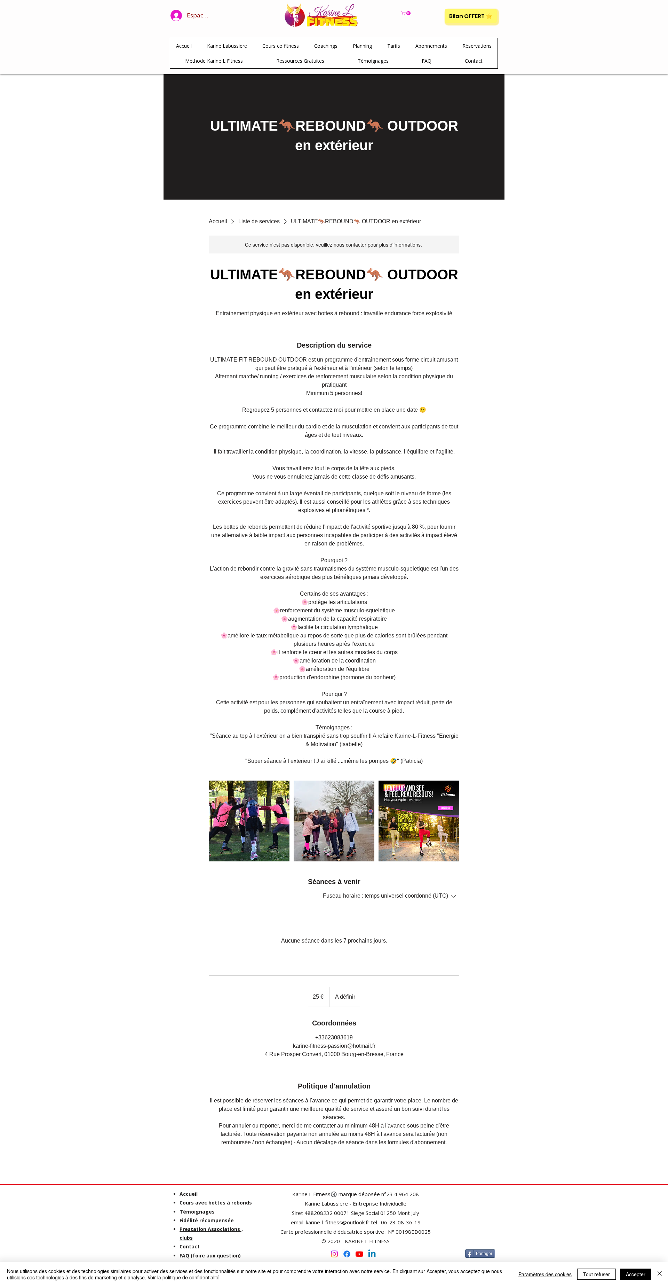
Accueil (189, 1194)
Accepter (635, 1274)
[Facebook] (346, 1253)
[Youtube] (359, 1253)
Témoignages (197, 1211)
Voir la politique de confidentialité (184, 1277)
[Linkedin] (371, 1253)
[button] (406, 13)
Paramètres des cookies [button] (545, 1274)
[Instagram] (334, 1253)
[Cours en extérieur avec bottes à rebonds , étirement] (249, 821)
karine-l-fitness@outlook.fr (337, 1222)
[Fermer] (659, 1274)
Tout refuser (596, 1274)
